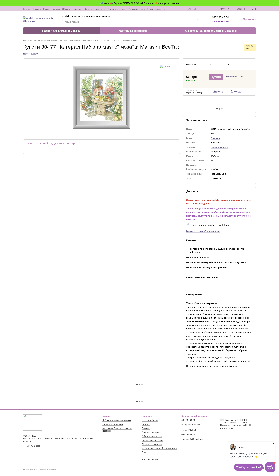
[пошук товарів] (195, 21)
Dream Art (215, 138)
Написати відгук (30, 53)
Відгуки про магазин (117, 9)
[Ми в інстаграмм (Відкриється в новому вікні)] (176, 9)
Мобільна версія (34, 446)
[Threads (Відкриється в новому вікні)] (184, 9)
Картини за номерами (133, 30)
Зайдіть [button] (189, 90)
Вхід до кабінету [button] (150, 420)
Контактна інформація (95, 9)
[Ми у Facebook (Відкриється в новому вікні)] (172, 9)
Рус (194, 9)
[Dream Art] (166, 66)
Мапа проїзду (226, 428)
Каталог (27, 9)
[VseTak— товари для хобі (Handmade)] (32, 422)
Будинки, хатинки (219, 147)
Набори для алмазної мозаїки (61, 30)
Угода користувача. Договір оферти (145, 9)
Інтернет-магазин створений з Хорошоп (39, 469)
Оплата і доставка (51, 9)
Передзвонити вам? (221, 21)
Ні (211, 165)
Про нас (37, 9)
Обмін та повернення (72, 9)
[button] (276, 3)
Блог (166, 9)
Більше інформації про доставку (203, 231)
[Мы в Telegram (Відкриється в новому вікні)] (180, 9)
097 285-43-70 (220, 17)
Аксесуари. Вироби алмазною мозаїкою (211, 30)
